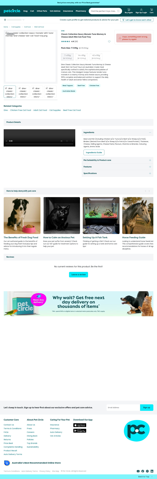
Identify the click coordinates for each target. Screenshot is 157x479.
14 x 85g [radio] (81, 56)
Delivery (7, 436)
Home (6, 27)
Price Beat (8, 443)
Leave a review (78, 274)
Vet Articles (55, 436)
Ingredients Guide (94, 152)
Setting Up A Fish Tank (95, 237)
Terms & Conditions (12, 428)
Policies (30, 439)
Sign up (146, 407)
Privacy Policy (45, 471)
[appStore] (79, 426)
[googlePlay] (79, 432)
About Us (31, 424)
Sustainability (33, 447)
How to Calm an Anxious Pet (58, 237)
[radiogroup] (86, 56)
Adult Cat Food (40, 110)
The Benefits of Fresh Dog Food (21, 237)
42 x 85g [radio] (96, 56)
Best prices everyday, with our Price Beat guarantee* (78, 3)
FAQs (6, 432)
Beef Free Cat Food (72, 110)
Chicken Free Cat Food (20, 110)
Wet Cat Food (39, 27)
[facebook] (142, 472)
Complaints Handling (13, 447)
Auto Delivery (56, 432)
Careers (30, 432)
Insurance (54, 424)
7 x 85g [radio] (67, 56)
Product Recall (10, 450)
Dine (62, 31)
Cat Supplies (15, 27)
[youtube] (138, 472)
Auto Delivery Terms (13, 454)
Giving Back (32, 436)
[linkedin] (152, 472)
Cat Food (27, 27)
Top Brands (32, 443)
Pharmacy (55, 428)
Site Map (55, 471)
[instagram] (147, 472)
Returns (7, 439)
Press (29, 428)
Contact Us (9, 424)
